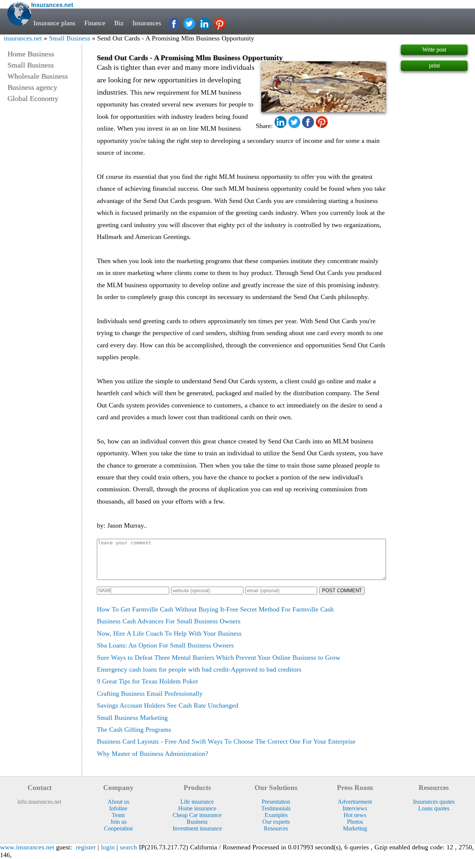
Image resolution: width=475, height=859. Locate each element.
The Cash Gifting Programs (134, 729)
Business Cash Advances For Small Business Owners (168, 621)
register (86, 847)
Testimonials (276, 808)
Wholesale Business (37, 76)
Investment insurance (197, 828)
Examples (276, 815)
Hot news (355, 815)
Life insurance (197, 802)
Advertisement (355, 802)
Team (118, 815)
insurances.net (23, 38)
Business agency (32, 87)
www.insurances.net (27, 847)
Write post (434, 49)
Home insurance (197, 808)
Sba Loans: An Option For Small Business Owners (165, 645)
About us (118, 802)
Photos (355, 822)
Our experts (276, 822)
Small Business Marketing (132, 717)
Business (197, 822)
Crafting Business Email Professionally (150, 693)
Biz (119, 23)
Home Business (30, 54)
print (434, 65)
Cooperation (118, 828)
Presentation (276, 802)
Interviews (355, 808)
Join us (118, 822)
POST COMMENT (342, 590)
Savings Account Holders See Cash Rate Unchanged (167, 705)
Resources (276, 828)
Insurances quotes (434, 802)
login (108, 847)
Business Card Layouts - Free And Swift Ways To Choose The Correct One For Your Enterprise (226, 741)
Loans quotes (433, 808)
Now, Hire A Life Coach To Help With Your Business (169, 633)
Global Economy (32, 98)
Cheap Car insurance (197, 815)
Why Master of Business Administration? (152, 753)
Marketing (355, 828)
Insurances (146, 23)
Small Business (69, 38)
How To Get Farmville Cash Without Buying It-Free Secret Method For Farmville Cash (215, 609)
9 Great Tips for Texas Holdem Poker (147, 681)
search (128, 847)
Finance (94, 23)
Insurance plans (54, 23)
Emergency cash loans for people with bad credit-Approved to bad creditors (199, 669)
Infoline (118, 808)
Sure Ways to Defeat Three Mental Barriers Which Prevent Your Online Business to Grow (218, 657)
